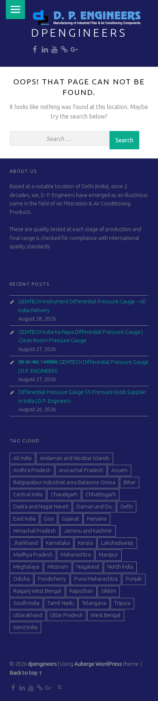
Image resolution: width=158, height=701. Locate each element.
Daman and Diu (94, 507)
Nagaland (87, 567)
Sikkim (108, 591)
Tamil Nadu (60, 603)
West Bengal (106, 615)
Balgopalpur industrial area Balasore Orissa (64, 482)
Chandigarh (64, 494)
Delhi (127, 507)
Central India (28, 494)
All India (22, 458)
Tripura (122, 603)
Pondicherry (52, 579)
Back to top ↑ (26, 673)
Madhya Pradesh (33, 555)
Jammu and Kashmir (88, 531)
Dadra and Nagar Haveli (40, 507)
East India (24, 519)
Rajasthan (81, 591)
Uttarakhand (27, 615)
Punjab (134, 579)
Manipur (108, 555)
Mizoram (57, 567)
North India (120, 567)
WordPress (109, 664)
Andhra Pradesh (32, 470)
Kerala (85, 543)
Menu (15, 9)
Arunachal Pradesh (81, 470)
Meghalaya (26, 567)
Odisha (21, 579)
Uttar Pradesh (66, 615)
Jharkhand (25, 543)
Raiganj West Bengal (37, 591)
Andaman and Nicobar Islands (74, 458)
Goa (49, 519)
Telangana (94, 603)
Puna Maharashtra (96, 579)
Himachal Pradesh (34, 531)
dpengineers (79, 32)
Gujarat (70, 519)
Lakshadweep (117, 543)
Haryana (97, 519)
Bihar (129, 482)
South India (26, 603)
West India (25, 627)
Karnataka (58, 543)
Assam (119, 470)
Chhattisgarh (101, 494)
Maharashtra (76, 555)
